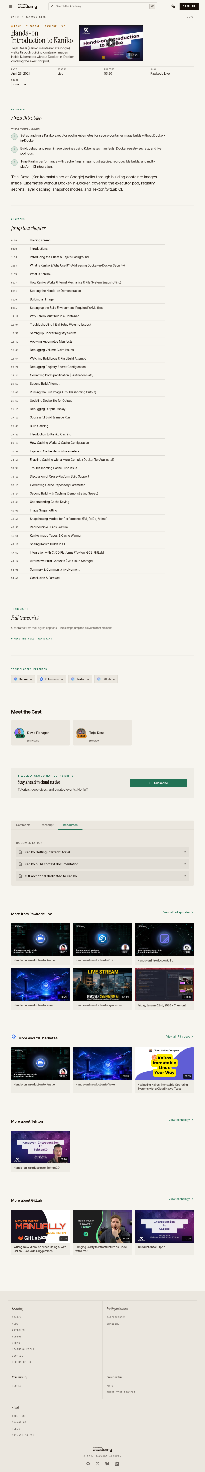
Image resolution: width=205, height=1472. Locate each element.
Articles (18, 1330)
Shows (16, 1343)
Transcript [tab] (46, 825)
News (15, 1323)
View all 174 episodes (176, 912)
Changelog (19, 1422)
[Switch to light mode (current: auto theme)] (173, 6)
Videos (17, 1336)
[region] (111, 43)
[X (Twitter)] (97, 1463)
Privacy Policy (23, 1435)
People (17, 1386)
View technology (179, 1119)
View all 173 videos (178, 1036)
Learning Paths (23, 1349)
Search (17, 1317)
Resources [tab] (70, 825)
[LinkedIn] (117, 1463)
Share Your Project (121, 1392)
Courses (17, 1355)
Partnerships (116, 1317)
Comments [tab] (23, 825)
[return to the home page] (27, 6)
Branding (113, 1323)
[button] (111, 42)
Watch (15, 16)
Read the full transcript (33, 638)
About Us (18, 1416)
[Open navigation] (10, 6)
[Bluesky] (107, 1463)
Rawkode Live (35, 16)
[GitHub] (88, 1463)
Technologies (21, 1362)
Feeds (16, 1428)
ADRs (110, 1386)
